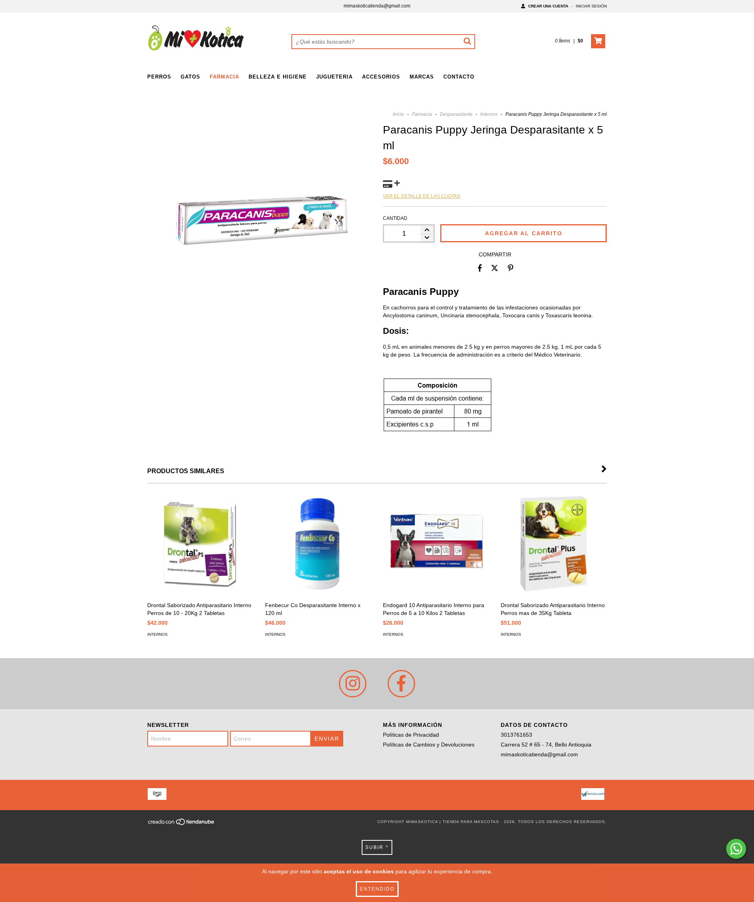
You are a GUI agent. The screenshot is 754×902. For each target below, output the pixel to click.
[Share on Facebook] (480, 268)
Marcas (422, 77)
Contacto (458, 77)
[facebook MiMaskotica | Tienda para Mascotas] (401, 683)
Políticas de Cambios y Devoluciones (428, 744)
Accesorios (381, 77)
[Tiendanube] (181, 824)
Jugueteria (334, 77)
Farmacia (224, 77)
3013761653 (516, 735)
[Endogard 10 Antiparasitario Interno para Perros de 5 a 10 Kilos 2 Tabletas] (436, 544)
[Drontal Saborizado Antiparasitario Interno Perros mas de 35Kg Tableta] (554, 544)
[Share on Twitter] (494, 268)
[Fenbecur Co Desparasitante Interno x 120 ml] (318, 544)
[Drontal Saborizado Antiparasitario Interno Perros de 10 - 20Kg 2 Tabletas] (200, 544)
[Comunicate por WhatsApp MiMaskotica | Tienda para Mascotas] (736, 849)
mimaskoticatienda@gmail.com (377, 6)
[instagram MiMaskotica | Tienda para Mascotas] (352, 683)
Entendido (377, 889)
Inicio (398, 114)
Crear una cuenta (548, 6)
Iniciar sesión (591, 6)
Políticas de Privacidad (411, 735)
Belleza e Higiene (278, 77)
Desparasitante (456, 114)
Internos (489, 114)
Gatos (190, 77)
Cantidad (395, 218)
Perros (159, 77)
